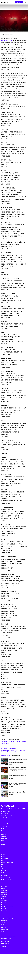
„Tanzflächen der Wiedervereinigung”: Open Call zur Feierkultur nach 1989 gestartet (17, 792)
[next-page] (4, 799)
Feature (3, 764)
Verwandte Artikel (5, 755)
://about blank (12, 748)
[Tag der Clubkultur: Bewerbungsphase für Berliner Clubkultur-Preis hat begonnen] (4, 785)
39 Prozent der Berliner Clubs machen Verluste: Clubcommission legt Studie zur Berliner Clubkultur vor (17, 769)
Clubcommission (6, 40)
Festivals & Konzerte (4, 780)
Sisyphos (3, 751)
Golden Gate (14, 750)
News (3, 26)
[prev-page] (2, 799)
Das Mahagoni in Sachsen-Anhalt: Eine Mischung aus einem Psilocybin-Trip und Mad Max (17, 777)
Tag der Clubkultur (12, 751)
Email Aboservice (5, 830)
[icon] (25, 2)
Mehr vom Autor (16, 755)
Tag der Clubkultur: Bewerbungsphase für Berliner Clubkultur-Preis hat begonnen (17, 785)
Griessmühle (21, 750)
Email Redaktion (5, 829)
